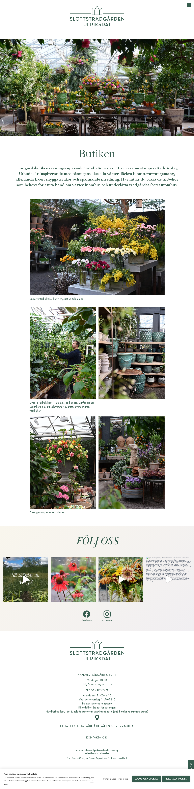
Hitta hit (67, 726)
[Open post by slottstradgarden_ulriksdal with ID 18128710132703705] (121, 579)
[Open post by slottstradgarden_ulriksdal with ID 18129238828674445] (25, 579)
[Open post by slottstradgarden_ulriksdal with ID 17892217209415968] (73, 579)
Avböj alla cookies (146, 779)
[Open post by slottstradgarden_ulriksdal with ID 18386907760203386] (168, 579)
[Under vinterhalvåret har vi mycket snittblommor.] (97, 247)
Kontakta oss (97, 737)
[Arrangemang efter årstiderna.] (63, 462)
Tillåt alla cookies (176, 779)
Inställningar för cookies (115, 779)
